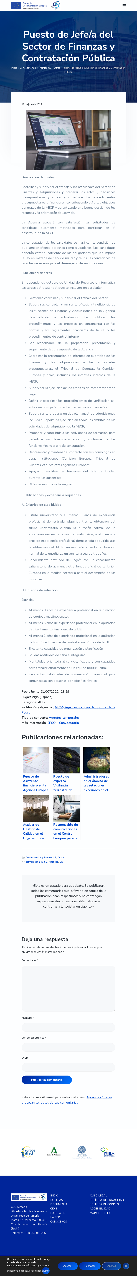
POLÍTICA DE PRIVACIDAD (107, 1200)
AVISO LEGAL (98, 1195)
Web (25, 1058)
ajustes (46, 1270)
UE (61, 862)
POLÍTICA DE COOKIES (104, 1204)
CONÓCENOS (58, 1221)
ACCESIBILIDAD (100, 1208)
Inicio (14, 68)
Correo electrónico (34, 1038)
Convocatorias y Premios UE (35, 68)
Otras (57, 68)
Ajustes (111, 1266)
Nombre (28, 1018)
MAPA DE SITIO (100, 1213)
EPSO (44, 862)
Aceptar (67, 1266)
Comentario (30, 960)
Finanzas (53, 862)
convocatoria (33, 862)
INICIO (54, 1195)
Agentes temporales (64, 717)
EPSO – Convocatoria (63, 723)
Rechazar (90, 1266)
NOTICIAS (56, 1200)
